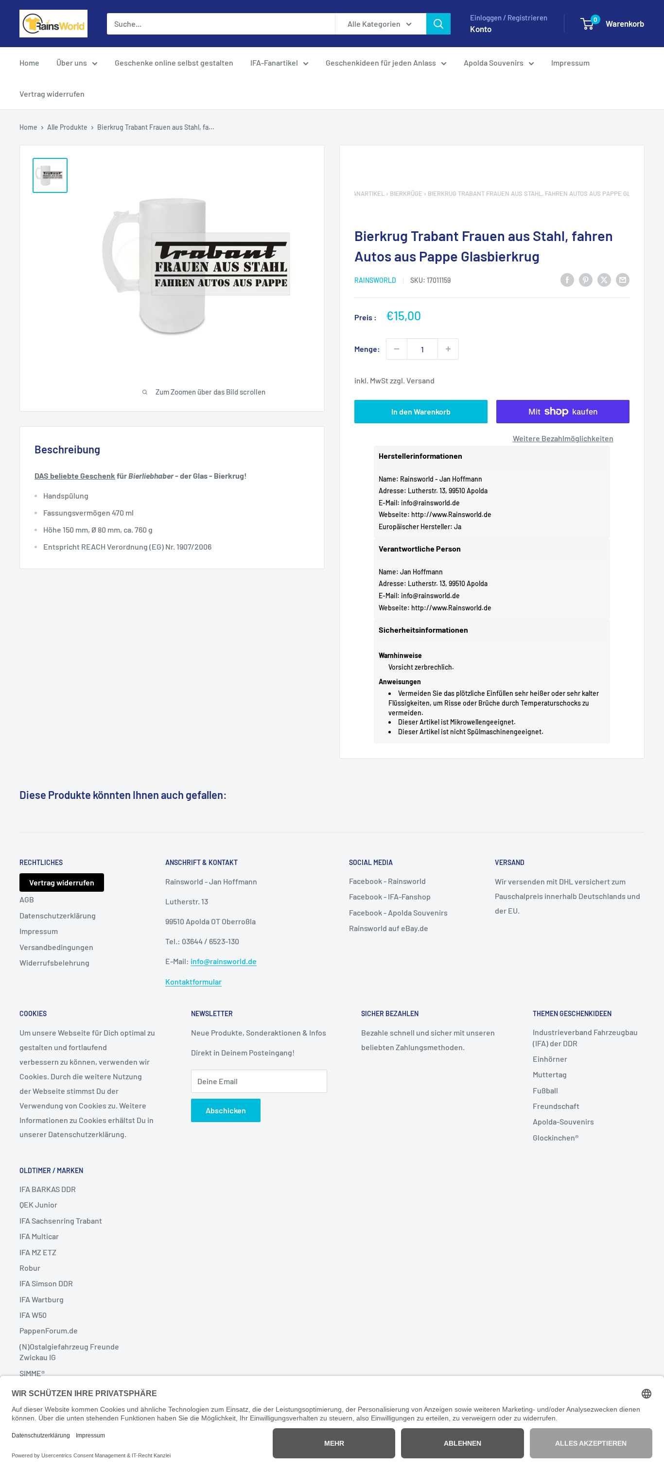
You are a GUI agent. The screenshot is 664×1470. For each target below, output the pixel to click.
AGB (26, 899)
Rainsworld (375, 280)
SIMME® (32, 1373)
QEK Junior (38, 1204)
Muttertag (550, 1074)
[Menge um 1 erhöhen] (448, 349)
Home (29, 62)
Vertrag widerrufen (52, 93)
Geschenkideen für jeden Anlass (381, 62)
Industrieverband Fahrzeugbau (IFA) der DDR (585, 1037)
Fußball (545, 1090)
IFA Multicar (39, 1236)
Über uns (71, 62)
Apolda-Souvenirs (563, 1121)
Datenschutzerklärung (57, 915)
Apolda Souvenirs (494, 62)
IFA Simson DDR (46, 1283)
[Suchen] (438, 24)
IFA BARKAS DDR (47, 1188)
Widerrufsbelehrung (54, 962)
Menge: (367, 348)
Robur (29, 1267)
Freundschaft (556, 1105)
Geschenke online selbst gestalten (174, 62)
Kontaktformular (193, 981)
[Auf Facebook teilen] (567, 279)
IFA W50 (33, 1314)
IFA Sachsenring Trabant (60, 1220)
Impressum (570, 62)
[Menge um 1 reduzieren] (396, 349)
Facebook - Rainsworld (387, 880)
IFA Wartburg (41, 1299)
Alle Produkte (67, 127)
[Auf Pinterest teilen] (586, 279)
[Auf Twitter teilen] (604, 279)
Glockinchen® (555, 1137)
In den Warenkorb (421, 411)
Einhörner (550, 1058)
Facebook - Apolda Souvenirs (398, 912)
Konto (480, 29)
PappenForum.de (48, 1330)
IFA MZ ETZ (37, 1252)
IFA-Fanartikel (274, 62)
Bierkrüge (406, 193)
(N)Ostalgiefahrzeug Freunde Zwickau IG (69, 1352)
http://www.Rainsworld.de (451, 514)
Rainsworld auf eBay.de (388, 928)
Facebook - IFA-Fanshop (390, 896)
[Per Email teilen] (622, 279)
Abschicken (226, 1110)
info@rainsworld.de (430, 503)
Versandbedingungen (56, 946)
